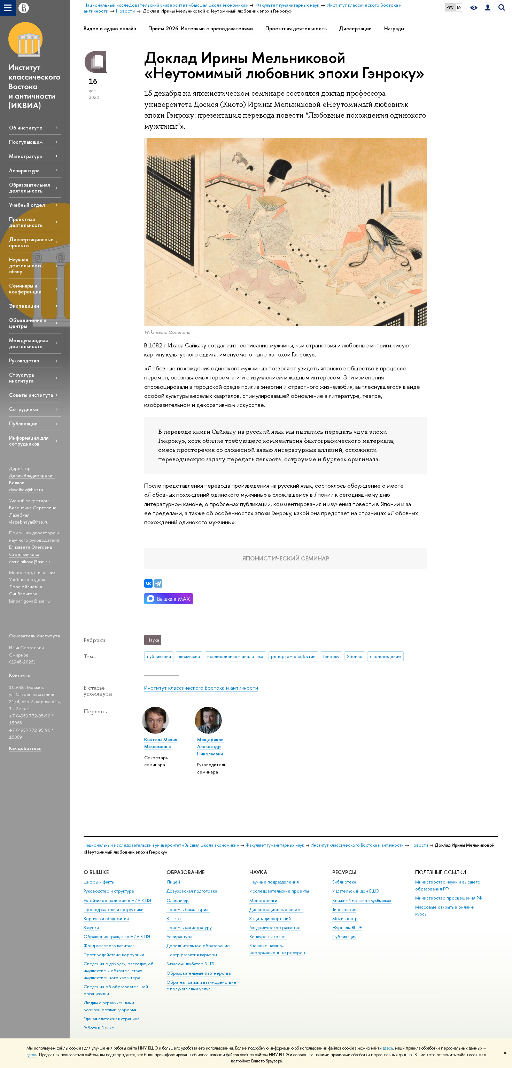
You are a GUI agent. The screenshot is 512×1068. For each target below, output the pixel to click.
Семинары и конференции (25, 288)
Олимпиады (177, 900)
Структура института (21, 377)
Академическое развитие (275, 927)
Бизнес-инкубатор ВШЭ (190, 964)
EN (459, 7)
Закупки (91, 927)
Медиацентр (345, 918)
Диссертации (355, 28)
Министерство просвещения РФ (448, 898)
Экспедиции (24, 306)
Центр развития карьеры (191, 955)
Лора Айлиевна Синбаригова (25, 590)
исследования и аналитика (235, 656)
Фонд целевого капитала (109, 946)
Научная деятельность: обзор (26, 265)
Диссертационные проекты (31, 242)
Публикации (23, 423)
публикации (159, 656)
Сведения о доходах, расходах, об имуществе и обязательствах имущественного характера (119, 971)
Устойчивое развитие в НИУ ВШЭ (118, 900)
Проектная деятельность (25, 222)
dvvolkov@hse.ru (26, 489)
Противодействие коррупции (114, 955)
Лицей (173, 882)
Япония (354, 656)
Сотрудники (23, 409)
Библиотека (344, 882)
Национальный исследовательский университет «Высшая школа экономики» (161, 845)
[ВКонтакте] (148, 583)
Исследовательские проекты (279, 891)
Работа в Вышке (99, 1028)
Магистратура (25, 156)
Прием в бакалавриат (188, 909)
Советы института (31, 395)
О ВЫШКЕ (96, 872)
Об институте (25, 127)
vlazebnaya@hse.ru (28, 522)
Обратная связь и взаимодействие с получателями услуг (201, 985)
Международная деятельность (28, 343)
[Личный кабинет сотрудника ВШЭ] (487, 8)
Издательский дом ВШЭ (355, 891)
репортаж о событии (293, 656)
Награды (394, 28)
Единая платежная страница (111, 1019)
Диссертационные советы (276, 909)
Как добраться (25, 748)
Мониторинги (263, 900)
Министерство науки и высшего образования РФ (447, 885)
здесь (388, 1048)
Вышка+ (174, 918)
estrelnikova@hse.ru (29, 561)
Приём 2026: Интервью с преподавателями (200, 28)
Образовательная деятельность (29, 187)
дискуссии (189, 656)
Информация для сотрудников (28, 440)
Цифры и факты (99, 882)
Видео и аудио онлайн (110, 28)
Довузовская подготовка (191, 891)
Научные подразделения (274, 882)
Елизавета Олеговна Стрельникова (30, 550)
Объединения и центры (27, 323)
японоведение (385, 656)
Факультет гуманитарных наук (275, 845)
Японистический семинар (285, 558)
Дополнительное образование (198, 946)
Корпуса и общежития (106, 918)
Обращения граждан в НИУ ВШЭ (117, 937)
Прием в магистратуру (189, 927)
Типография (344, 909)
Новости (419, 845)
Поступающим (25, 142)
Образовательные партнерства (198, 973)
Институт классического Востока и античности (201, 687)
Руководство (24, 360)
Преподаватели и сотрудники (113, 909)
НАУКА (258, 872)
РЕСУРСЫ (344, 872)
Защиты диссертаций (270, 918)
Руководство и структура (109, 891)
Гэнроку (331, 656)
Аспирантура (24, 170)
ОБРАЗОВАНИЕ (185, 872)
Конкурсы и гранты (268, 937)
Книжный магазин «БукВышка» (361, 900)
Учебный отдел (27, 205)
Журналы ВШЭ (347, 927)
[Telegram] (158, 583)
